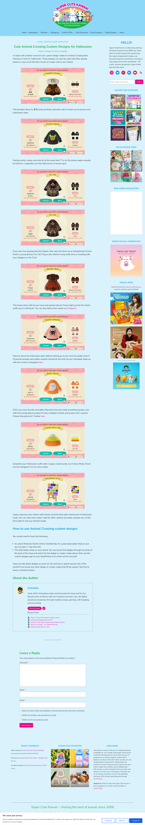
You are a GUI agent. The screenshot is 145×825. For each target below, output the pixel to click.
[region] (72, 818)
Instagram (71, 308)
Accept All (135, 821)
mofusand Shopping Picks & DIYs (41, 620)
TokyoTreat (129, 287)
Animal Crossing (44, 42)
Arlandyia (64, 51)
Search (139, 82)
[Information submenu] (38, 32)
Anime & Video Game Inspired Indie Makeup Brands (47, 622)
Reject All (122, 821)
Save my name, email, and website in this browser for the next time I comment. (53, 711)
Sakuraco (138, 287)
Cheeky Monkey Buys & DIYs (39, 627)
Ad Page (99, 779)
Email (22, 700)
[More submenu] (124, 32)
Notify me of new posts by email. (35, 720)
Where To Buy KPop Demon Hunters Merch (44, 618)
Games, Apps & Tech (60, 42)
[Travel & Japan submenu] (102, 32)
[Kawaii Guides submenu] (117, 32)
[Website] (43, 608)
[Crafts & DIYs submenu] (73, 32)
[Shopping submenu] (59, 32)
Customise (108, 821)
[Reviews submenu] (48, 32)
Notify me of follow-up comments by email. (39, 715)
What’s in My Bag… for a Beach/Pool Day (44, 625)
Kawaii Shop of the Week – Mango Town (34, 758)
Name (22, 690)
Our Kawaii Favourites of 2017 (36, 765)
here (41, 362)
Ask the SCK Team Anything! (34, 750)
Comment (24, 662)
